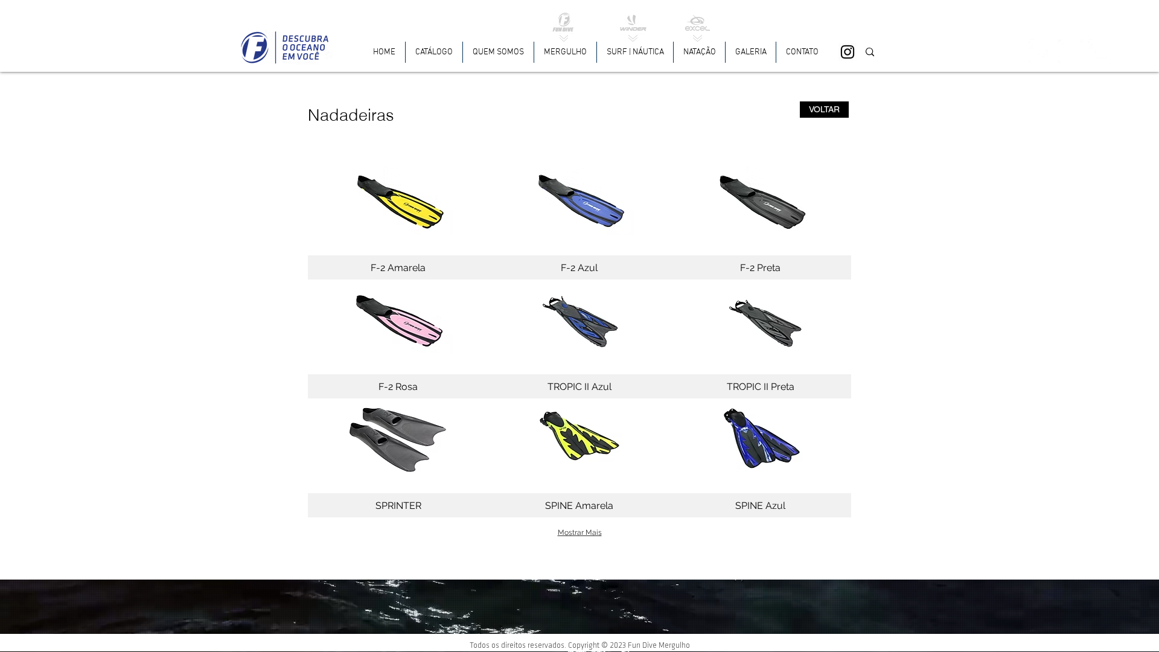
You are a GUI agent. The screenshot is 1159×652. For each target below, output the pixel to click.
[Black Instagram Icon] (847, 52)
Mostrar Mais (580, 532)
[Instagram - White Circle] (1071, 52)
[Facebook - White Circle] (1041, 52)
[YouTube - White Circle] (1100, 52)
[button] (565, 52)
